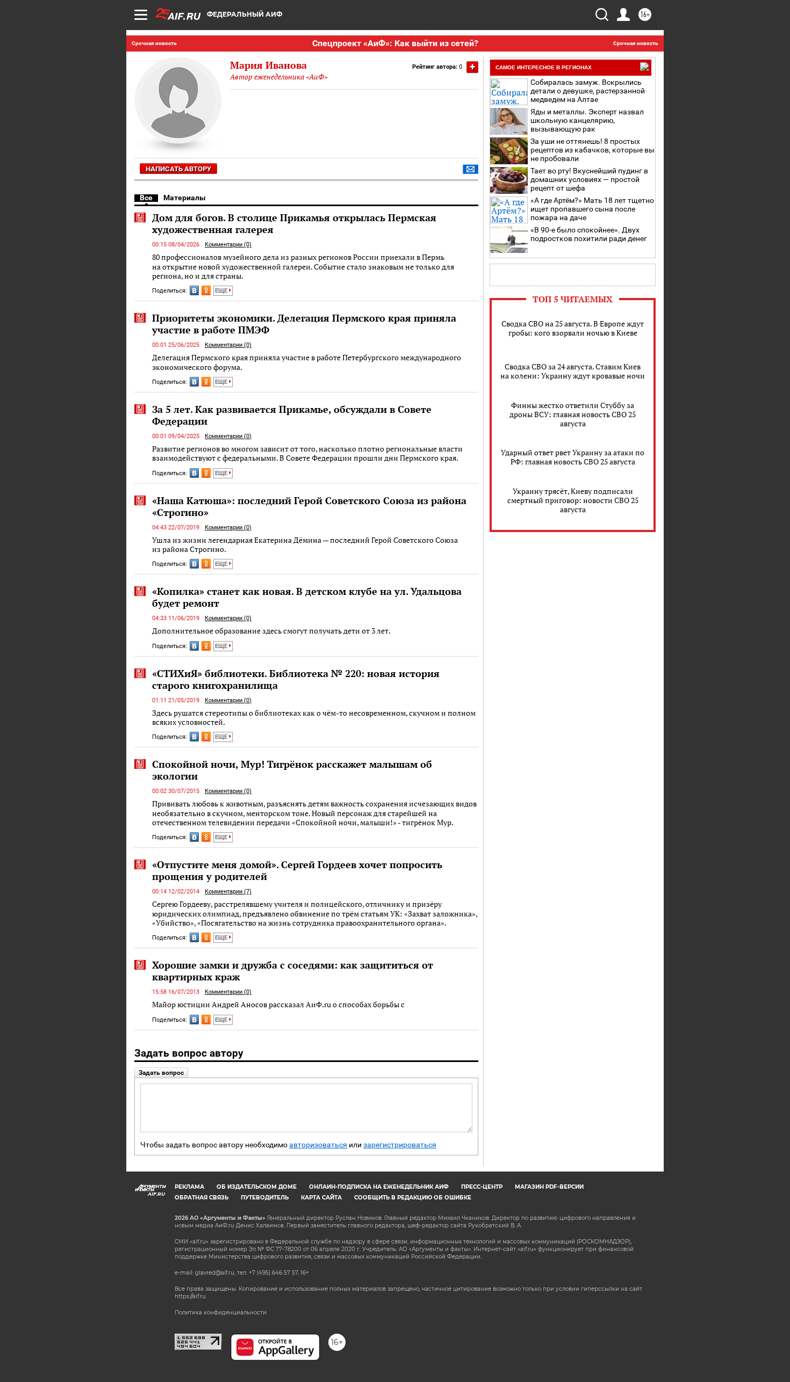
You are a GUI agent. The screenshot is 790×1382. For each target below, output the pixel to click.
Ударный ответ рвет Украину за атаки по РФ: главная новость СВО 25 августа (572, 457)
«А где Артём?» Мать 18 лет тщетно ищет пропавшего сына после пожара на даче (592, 209)
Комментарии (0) (228, 244)
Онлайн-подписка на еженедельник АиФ (379, 1186)
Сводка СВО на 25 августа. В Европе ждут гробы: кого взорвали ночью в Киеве (572, 328)
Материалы (184, 197)
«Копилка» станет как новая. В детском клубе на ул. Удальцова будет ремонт (307, 597)
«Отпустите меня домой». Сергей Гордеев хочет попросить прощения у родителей (297, 870)
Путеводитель (265, 1197)
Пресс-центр (481, 1186)
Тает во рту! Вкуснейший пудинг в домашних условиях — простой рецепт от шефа (589, 179)
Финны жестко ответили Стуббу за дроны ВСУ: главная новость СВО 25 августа (572, 414)
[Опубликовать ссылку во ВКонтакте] (194, 290)
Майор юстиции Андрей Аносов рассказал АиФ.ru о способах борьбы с (278, 1004)
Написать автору (178, 169)
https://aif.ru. (191, 1296)
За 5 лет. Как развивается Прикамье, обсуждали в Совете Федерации (292, 415)
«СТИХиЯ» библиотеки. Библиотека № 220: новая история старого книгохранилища (296, 679)
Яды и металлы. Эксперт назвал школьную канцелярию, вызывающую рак (587, 120)
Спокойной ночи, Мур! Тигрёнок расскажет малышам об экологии (292, 770)
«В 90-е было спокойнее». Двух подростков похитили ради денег (588, 234)
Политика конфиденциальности (221, 1312)
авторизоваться (318, 1145)
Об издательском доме (257, 1186)
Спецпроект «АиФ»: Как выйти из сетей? (395, 43)
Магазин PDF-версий (549, 1186)
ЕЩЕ (222, 290)
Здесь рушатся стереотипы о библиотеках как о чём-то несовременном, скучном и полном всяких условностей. (314, 717)
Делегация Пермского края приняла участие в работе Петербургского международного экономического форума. (306, 362)
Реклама (189, 1186)
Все (146, 197)
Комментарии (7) (228, 891)
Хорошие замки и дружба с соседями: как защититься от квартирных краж (292, 970)
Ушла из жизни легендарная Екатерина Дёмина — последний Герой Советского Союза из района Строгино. (305, 544)
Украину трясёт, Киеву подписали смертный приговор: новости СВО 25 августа (572, 500)
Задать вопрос (161, 1072)
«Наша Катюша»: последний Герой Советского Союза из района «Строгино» (309, 506)
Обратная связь (201, 1197)
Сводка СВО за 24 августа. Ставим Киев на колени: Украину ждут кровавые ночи (572, 371)
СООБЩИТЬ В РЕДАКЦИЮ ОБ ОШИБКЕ (412, 1197)
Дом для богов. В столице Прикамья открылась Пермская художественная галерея (294, 223)
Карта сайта (321, 1197)
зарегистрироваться (399, 1145)
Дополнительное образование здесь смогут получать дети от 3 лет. (271, 630)
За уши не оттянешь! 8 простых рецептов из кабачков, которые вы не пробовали (592, 150)
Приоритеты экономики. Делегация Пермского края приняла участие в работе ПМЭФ (304, 323)
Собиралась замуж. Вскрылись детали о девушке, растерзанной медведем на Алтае (587, 91)
